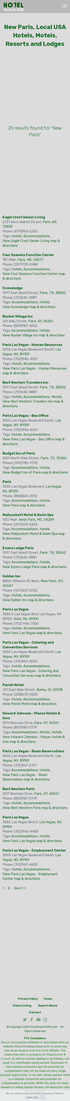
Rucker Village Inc (18, 316)
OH (60, 581)
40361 (48, 321)
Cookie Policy (32, 1097)
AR (54, 222)
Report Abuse (47, 1005)
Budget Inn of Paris (19, 453)
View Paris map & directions (24, 505)
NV (16, 354)
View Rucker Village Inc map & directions (34, 335)
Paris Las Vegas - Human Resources (32, 345)
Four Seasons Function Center (28, 255)
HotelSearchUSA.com (44, 1026)
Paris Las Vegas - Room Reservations (33, 751)
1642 (17, 619)
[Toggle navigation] (64, 5)
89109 (24, 354)
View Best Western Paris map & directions (35, 808)
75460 (61, 458)
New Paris (48, 581)
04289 (49, 520)
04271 (38, 260)
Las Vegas (53, 486)
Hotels (17, 236)
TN (51, 293)
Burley (41, 690)
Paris (46, 222)
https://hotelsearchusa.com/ (32, 1046)
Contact (35, 1012)
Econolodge (13, 288)
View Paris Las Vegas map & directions (32, 633)
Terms (47, 998)
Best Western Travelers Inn (25, 382)
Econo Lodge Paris (18, 548)
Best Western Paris (19, 789)
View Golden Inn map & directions (28, 600)
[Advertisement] (35, 87)
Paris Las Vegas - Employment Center (34, 850)
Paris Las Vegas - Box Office (26, 416)
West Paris (27, 520)
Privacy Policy (28, 998)
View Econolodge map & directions (29, 307)
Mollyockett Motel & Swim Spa (28, 515)
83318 (58, 690)
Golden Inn (12, 576)
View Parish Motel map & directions (30, 704)
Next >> (20, 888)
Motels (56, 397)
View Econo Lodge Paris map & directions (34, 567)
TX (52, 458)
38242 (61, 293)
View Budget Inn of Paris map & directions (35, 472)
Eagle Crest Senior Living (24, 217)
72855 (8, 226)
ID (49, 690)
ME (29, 260)
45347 (8, 586)
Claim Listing (22, 1005)
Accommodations (36, 236)
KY (40, 321)
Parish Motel (13, 685)
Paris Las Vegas (16, 609)
